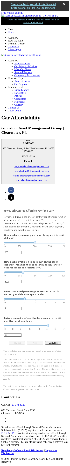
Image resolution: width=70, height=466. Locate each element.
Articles (18, 95)
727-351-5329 (17, 404)
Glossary (18, 104)
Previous (17, 343)
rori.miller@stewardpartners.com (31, 180)
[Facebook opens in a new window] (11, 192)
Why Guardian (22, 63)
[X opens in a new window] (11, 199)
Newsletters (20, 93)
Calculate (53, 343)
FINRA (5, 433)
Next (35, 343)
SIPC (12, 433)
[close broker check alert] (64, 4)
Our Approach (21, 84)
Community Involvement (27, 75)
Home (11, 32)
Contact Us (13, 46)
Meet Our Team (22, 69)
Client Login (14, 49)
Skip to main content (11, 12)
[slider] (34, 242)
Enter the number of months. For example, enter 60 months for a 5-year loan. (32, 319)
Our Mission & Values (25, 66)
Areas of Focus (22, 81)
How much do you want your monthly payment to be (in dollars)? (34, 237)
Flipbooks (19, 101)
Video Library (21, 90)
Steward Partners (23, 72)
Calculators (20, 98)
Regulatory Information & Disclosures (22, 450)
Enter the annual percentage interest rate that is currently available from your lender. (31, 293)
